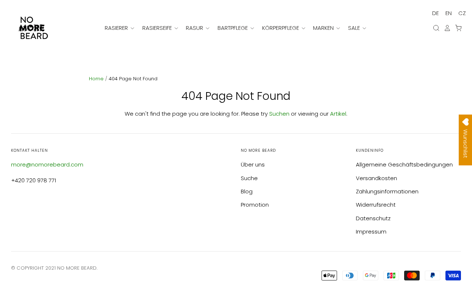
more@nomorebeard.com (47, 164)
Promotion (255, 204)
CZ (462, 13)
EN (448, 13)
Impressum (371, 231)
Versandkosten (376, 178)
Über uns (253, 164)
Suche (249, 178)
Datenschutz (373, 218)
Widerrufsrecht (376, 204)
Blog (247, 191)
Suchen (279, 114)
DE (435, 13)
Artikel (338, 114)
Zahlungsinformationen (387, 191)
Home (97, 78)
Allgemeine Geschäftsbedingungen (404, 164)
